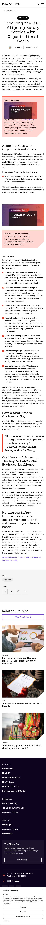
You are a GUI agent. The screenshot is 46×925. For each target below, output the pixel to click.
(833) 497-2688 (13, 881)
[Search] (36, 3)
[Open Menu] (42, 3)
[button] (5, 591)
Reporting (8, 579)
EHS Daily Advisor (27, 120)
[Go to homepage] (12, 3)
